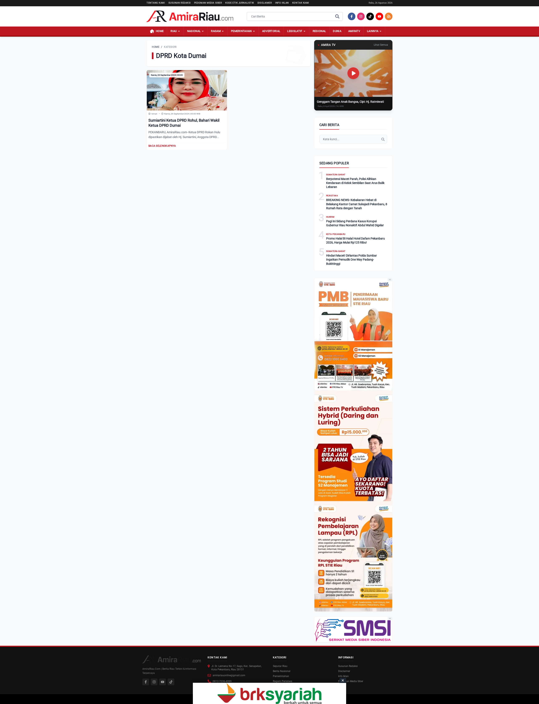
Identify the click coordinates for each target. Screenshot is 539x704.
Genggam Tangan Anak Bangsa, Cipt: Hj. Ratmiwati (350, 101)
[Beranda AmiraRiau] (190, 16)
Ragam (216, 31)
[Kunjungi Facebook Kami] (145, 682)
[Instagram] (361, 16)
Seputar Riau (280, 666)
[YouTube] (379, 16)
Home (155, 46)
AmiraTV (354, 31)
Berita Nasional (281, 671)
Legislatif (294, 31)
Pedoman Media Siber (208, 2)
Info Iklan (282, 2)
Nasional (194, 31)
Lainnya (372, 31)
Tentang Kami (156, 2)
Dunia (337, 31)
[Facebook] (351, 16)
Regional (319, 31)
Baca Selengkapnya (162, 145)
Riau (174, 31)
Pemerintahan (241, 31)
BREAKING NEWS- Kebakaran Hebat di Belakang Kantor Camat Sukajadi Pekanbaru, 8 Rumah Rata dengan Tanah (356, 204)
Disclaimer (264, 2)
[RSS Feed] (388, 16)
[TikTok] (370, 16)
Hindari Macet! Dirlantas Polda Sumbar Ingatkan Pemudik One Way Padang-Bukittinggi (351, 259)
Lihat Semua (381, 44)
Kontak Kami (300, 2)
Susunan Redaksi (179, 2)
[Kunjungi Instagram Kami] (154, 682)
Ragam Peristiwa (282, 681)
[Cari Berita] (337, 16)
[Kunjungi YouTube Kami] (162, 682)
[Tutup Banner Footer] (342, 680)
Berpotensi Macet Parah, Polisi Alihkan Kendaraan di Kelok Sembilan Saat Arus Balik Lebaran (355, 183)
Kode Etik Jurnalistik (239, 2)
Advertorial (271, 31)
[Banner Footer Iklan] (269, 693)
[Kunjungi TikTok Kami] (171, 682)
